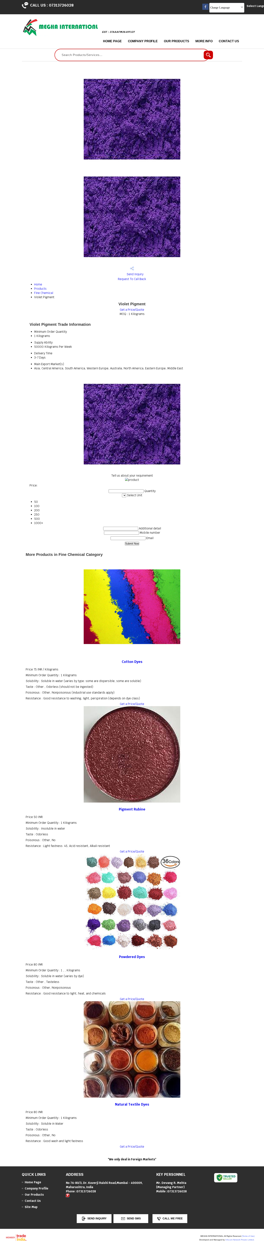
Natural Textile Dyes (132, 1104)
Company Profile (143, 41)
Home (38, 284)
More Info (204, 41)
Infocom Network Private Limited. (240, 1240)
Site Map (31, 1207)
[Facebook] (205, 9)
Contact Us (229, 41)
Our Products (176, 41)
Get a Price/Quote (132, 310)
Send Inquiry (134, 274)
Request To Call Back (132, 279)
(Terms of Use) (248, 1236)
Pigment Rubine (132, 809)
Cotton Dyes (132, 661)
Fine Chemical (43, 293)
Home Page (112, 41)
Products (40, 288)
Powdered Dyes (132, 957)
